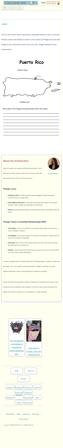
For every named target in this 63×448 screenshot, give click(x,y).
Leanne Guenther (53, 173)
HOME (4, 8)
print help (35, 414)
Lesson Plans (28, 397)
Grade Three (19, 392)
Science (19, 402)
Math (37, 397)
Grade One (28, 387)
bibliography (10, 414)
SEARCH (23, 379)
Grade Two (37, 387)
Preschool (10, 387)
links (18, 414)
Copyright (6, 425)
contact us (26, 414)
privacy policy (23, 419)
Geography (9, 397)
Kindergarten (19, 387)
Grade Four (28, 392)
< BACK (4, 24)
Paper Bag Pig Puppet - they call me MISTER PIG (34, 351)
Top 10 (19, 8)
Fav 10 (12, 8)
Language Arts (19, 397)
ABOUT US (30, 371)
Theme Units (28, 402)
